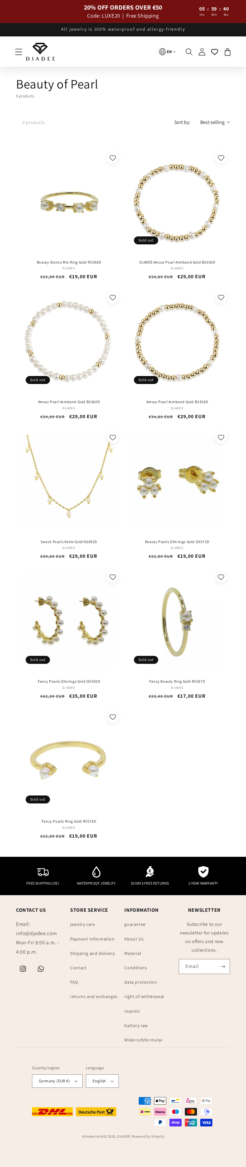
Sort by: (182, 122)
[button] (18, 51)
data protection (140, 982)
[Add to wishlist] (113, 158)
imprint (132, 1011)
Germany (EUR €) (54, 1081)
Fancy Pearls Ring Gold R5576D (69, 821)
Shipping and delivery (92, 953)
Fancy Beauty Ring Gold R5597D (177, 681)
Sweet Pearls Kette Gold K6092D (69, 541)
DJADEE (123, 1136)
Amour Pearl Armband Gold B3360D (69, 401)
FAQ (74, 982)
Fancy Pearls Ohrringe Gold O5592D (69, 681)
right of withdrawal (144, 996)
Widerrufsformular (143, 1040)
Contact (78, 968)
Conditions (135, 968)
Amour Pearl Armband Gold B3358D (177, 401)
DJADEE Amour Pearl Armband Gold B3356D (177, 262)
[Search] (189, 51)
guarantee (134, 924)
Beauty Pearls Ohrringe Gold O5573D (177, 541)
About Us (134, 939)
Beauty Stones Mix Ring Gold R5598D (69, 262)
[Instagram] (23, 969)
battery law (136, 1025)
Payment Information (92, 939)
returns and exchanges (94, 996)
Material (132, 953)
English (99, 1081)
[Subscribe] (223, 966)
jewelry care (82, 924)
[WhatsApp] (41, 969)
